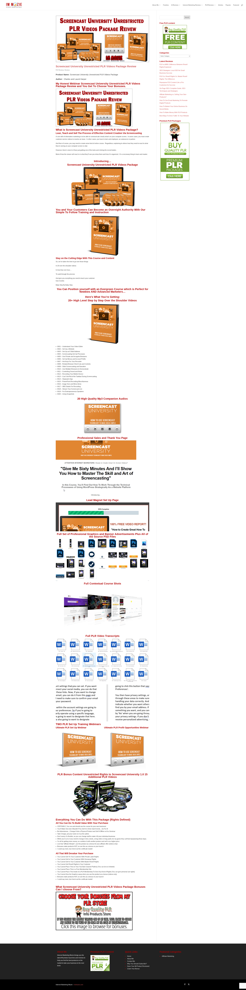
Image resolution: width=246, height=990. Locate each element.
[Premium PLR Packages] (175, 151)
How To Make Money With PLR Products (173, 112)
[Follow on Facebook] (184, 984)
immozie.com (78, 984)
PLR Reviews (60, 70)
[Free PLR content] (175, 37)
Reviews (67, 70)
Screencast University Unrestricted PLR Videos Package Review (96, 66)
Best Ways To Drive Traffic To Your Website (174, 116)
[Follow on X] (188, 984)
